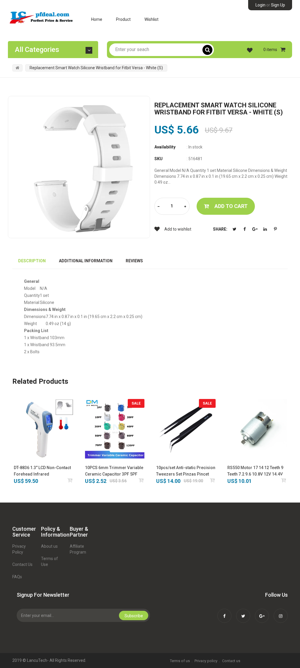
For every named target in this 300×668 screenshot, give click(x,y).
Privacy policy (206, 661)
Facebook (244, 229)
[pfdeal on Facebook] (224, 612)
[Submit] (70, 480)
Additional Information (85, 260)
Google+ (255, 229)
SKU (158, 158)
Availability (164, 147)
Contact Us (22, 564)
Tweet (234, 229)
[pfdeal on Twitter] (243, 612)
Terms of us (180, 661)
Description (32, 260)
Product (123, 19)
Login (260, 5)
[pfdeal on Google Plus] (262, 612)
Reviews (134, 260)
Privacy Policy (19, 549)
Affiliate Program (78, 549)
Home (96, 19)
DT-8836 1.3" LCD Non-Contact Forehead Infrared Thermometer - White (42, 471)
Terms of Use (49, 561)
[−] (158, 206)
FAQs (17, 576)
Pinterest (275, 229)
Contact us (231, 661)
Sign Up (278, 5)
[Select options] (141, 480)
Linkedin (265, 229)
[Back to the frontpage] (17, 67)
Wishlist (151, 19)
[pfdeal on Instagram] (280, 612)
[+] (185, 206)
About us (49, 546)
